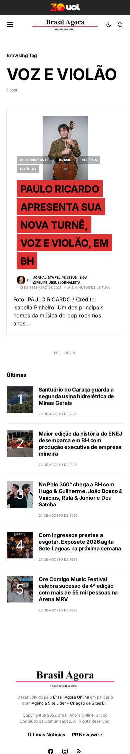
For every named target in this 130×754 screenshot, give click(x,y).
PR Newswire (87, 734)
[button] (10, 25)
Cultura (89, 160)
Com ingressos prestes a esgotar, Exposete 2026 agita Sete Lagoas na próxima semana (80, 542)
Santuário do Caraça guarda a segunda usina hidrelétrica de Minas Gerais (76, 396)
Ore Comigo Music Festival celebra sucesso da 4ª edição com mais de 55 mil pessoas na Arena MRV (78, 589)
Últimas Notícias (46, 734)
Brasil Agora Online (71, 697)
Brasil (65, 160)
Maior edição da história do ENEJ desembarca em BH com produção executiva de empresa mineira (80, 443)
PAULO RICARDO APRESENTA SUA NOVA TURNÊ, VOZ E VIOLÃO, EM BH (64, 225)
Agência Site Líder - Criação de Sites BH (70, 703)
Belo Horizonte (34, 160)
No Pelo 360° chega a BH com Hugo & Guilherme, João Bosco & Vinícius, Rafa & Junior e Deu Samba (81, 494)
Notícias (28, 169)
